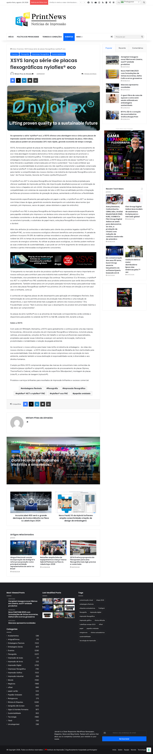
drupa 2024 (100, 600)
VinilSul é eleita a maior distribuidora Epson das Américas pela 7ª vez (132, 265)
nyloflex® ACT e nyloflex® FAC (31, 393)
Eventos (69, 37)
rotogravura (83, 632)
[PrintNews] (40, 19)
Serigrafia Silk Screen (16, 706)
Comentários (137, 48)
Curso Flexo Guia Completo (124, 129)
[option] (53, 460)
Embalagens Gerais (15, 647)
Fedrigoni (101, 608)
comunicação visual (86, 600)
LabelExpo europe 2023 (88, 624)
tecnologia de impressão (88, 640)
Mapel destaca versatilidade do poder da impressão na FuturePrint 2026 (76, 2)
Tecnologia (12, 717)
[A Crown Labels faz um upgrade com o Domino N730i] (47, 601)
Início (11, 37)
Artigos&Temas (13, 639)
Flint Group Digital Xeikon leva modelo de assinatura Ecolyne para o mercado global (134, 211)
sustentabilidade (85, 636)
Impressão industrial (15, 676)
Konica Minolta (100, 620)
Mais (78, 37)
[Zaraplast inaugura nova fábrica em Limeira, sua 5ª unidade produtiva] (112, 60)
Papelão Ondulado (15, 695)
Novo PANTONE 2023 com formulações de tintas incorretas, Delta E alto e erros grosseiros (131, 74)
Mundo (10, 680)
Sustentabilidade (58, 54)
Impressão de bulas (15, 658)
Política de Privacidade (28, 37)
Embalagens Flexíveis (16, 643)
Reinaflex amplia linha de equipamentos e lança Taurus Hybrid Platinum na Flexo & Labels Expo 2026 (53, 560)
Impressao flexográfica (40, 54)
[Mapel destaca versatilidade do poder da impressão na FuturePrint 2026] (70, 607)
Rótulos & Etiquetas (15, 702)
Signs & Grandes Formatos (18, 709)
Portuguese (129, 2)
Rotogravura (13, 698)
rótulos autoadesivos (98, 632)
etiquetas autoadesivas (87, 608)
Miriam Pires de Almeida (23, 74)
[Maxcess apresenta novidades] (112, 88)
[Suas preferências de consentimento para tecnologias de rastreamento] (149, 750)
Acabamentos (13, 636)
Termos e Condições (52, 37)
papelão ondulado (82, 393)
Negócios (11, 684)
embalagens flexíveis (32, 388)
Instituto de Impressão (55, 750)
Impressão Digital (14, 665)
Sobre (120, 750)
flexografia (53, 388)
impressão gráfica (85, 620)
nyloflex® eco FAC (59, 393)
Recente (122, 48)
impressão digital (95, 612)
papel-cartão (13, 691)
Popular (109, 48)
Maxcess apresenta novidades (129, 86)
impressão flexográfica (74, 388)
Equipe (126, 750)
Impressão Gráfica (15, 673)
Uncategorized (13, 724)
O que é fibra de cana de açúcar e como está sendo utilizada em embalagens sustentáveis (131, 100)
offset (10, 687)
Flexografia (25, 54)
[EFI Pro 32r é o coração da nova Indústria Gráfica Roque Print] (112, 115)
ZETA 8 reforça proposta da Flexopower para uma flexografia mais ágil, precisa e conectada (83, 560)
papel (81, 628)
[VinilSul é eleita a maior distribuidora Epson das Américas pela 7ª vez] (134, 251)
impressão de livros (15, 661)
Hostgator (93, 750)
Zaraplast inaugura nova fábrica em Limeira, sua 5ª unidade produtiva (132, 61)
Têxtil (10, 721)
